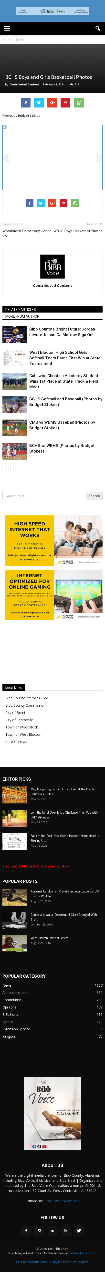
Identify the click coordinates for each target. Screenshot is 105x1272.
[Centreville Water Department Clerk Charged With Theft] (14, 920)
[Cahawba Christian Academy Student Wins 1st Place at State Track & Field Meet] (14, 381)
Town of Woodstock (21, 727)
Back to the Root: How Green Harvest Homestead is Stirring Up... (65, 838)
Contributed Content (24, 84)
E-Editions (10, 1014)
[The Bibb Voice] (52, 11)
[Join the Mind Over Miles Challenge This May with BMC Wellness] (14, 818)
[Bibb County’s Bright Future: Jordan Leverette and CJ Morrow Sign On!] (14, 334)
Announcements (15, 992)
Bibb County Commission (25, 705)
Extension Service (16, 1029)
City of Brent (15, 712)
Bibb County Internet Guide (26, 698)
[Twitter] (79, 1231)
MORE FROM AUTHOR (22, 316)
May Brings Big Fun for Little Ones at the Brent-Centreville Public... (62, 791)
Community (11, 1000)
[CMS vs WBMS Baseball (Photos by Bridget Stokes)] (14, 428)
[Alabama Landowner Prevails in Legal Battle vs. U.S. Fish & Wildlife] (14, 897)
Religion (8, 1036)
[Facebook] (26, 1231)
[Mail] (52, 1231)
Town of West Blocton (23, 734)
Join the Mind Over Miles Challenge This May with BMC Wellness (64, 814)
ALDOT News (16, 741)
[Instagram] (39, 1231)
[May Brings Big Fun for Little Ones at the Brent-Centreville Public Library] (14, 794)
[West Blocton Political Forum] (14, 943)
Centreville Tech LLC (82, 1253)
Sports (7, 1021)
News (6, 985)
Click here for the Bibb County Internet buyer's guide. (52, 1262)
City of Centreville (19, 720)
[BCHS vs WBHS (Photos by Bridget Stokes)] (14, 451)
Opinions (9, 1007)
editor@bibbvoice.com (62, 1200)
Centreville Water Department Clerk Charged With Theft (64, 916)
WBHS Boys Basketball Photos (78, 231)
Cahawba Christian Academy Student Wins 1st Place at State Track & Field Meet (63, 381)
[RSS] (66, 1231)
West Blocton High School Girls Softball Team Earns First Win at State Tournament (65, 358)
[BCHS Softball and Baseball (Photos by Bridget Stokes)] (14, 404)
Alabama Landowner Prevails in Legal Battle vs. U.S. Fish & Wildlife (65, 893)
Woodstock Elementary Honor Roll (26, 233)
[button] (98, 28)
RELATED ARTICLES (20, 310)
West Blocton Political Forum (49, 937)
